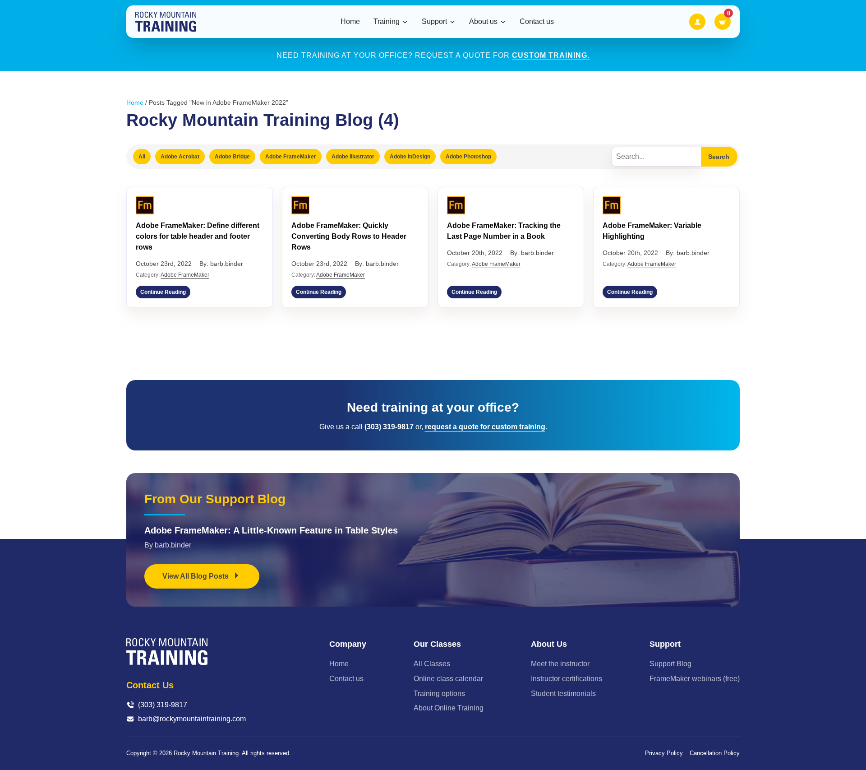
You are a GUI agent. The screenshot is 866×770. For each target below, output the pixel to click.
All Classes (432, 664)
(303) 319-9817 (162, 705)
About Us (549, 644)
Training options (439, 693)
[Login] (697, 22)
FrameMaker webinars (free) (695, 678)
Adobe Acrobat (180, 156)
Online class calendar (448, 678)
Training (386, 21)
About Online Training (449, 708)
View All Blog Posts (196, 576)
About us (483, 21)
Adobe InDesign (410, 156)
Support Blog (670, 664)
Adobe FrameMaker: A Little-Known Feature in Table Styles (271, 530)
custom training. (551, 55)
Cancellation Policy (715, 753)
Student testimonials (563, 693)
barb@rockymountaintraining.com (192, 719)
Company (347, 644)
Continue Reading (163, 292)
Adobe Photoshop (468, 156)
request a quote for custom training (485, 427)
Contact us (537, 21)
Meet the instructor (560, 664)
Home (350, 21)
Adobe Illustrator (353, 156)
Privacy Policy (664, 753)
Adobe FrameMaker (290, 156)
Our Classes (437, 644)
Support (434, 21)
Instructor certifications (566, 678)
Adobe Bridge (232, 156)
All (141, 156)
